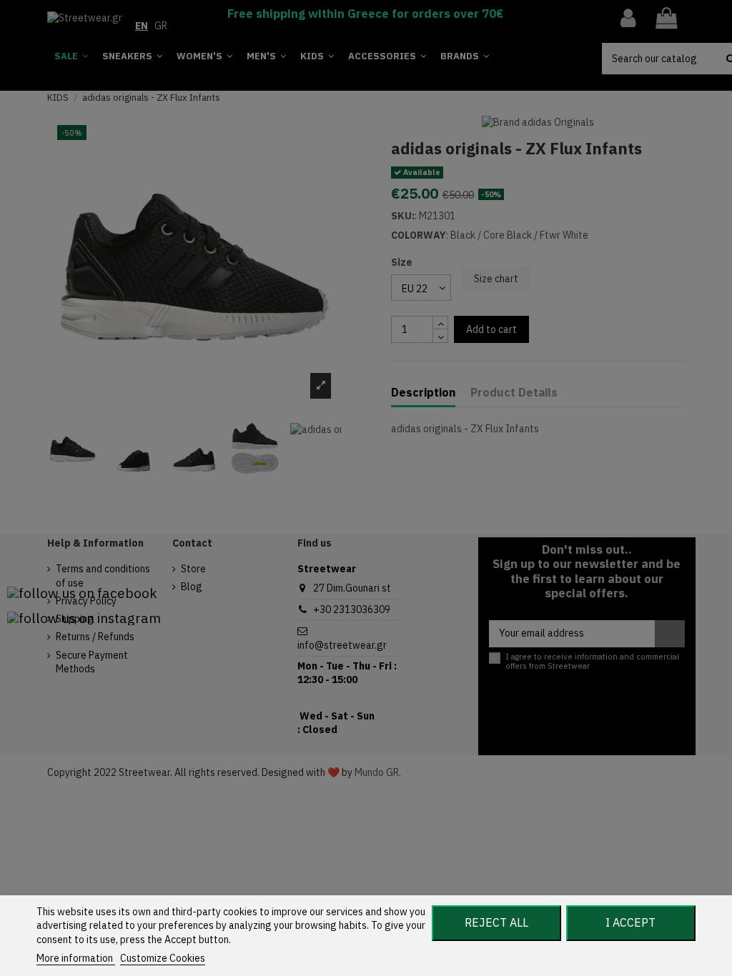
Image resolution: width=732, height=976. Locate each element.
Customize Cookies (162, 958)
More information (75, 958)
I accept (630, 922)
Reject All (496, 922)
